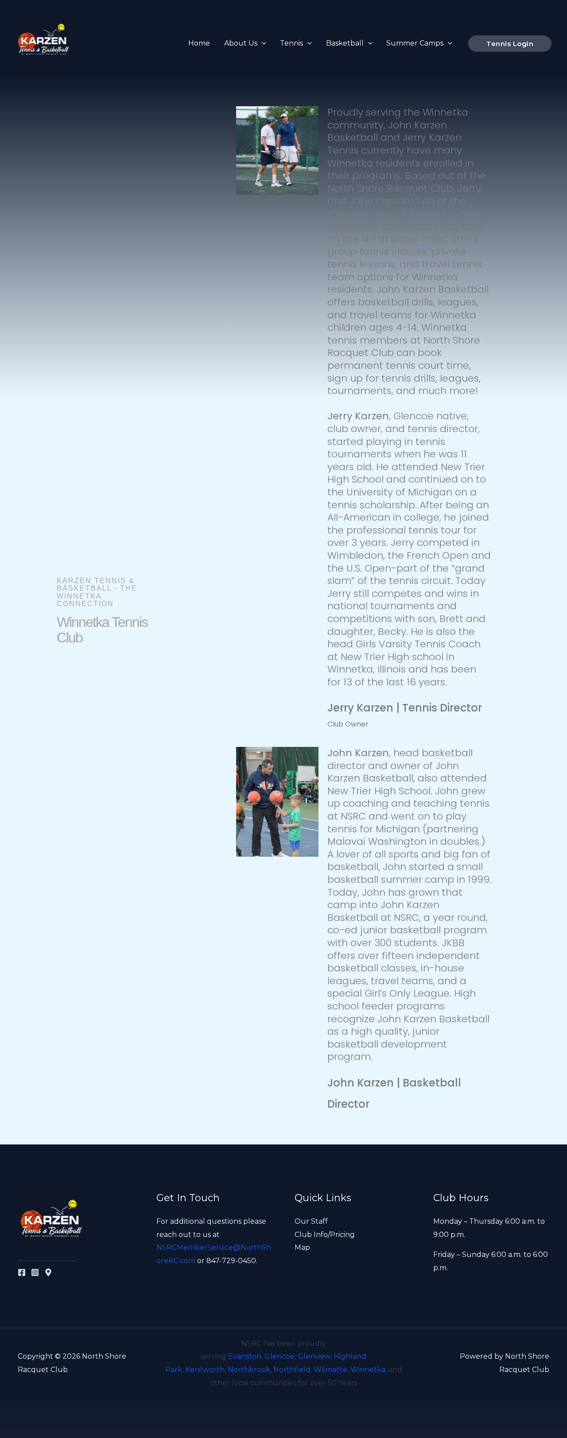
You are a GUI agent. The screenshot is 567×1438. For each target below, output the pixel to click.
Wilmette (330, 1369)
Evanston (244, 1356)
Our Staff (311, 1221)
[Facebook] (22, 1272)
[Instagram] (35, 1272)
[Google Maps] (48, 1272)
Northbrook (249, 1369)
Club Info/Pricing (325, 1234)
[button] (261, 43)
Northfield (292, 1369)
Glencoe (279, 1356)
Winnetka (367, 1369)
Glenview (314, 1356)
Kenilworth (205, 1369)
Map (302, 1247)
